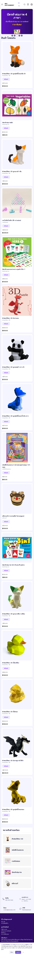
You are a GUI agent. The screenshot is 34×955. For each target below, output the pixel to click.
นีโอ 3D (3, 921)
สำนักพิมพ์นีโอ (4, 923)
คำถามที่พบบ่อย (5, 934)
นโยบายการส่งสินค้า (6, 931)
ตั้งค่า (12, 952)
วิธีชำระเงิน (4, 929)
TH (19, 6)
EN (19, 3)
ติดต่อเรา (3, 932)
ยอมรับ (18, 952)
